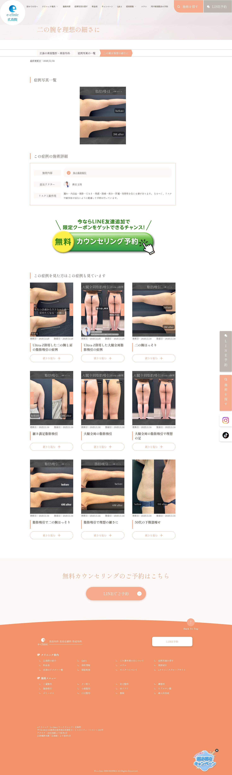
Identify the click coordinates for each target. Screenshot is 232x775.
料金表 (95, 6)
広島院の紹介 (49, 660)
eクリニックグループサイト (172, 669)
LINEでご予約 (116, 593)
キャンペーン (107, 6)
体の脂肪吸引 (79, 172)
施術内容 (66, 6)
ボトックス (48, 693)
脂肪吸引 (47, 688)
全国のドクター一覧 (53, 669)
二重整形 (47, 683)
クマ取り (85, 683)
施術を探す (225, 395)
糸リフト (124, 688)
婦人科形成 (163, 693)
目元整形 (124, 683)
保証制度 (85, 669)
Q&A (119, 6)
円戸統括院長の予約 (159, 6)
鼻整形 (161, 683)
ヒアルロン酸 (164, 688)
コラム (144, 6)
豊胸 (122, 693)
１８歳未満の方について (132, 660)
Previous (32, 309)
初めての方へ (32, 6)
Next (71, 309)
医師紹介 (162, 665)
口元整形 (85, 693)
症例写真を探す (81, 6)
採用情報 (130, 6)
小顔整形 (85, 688)
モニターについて (128, 669)
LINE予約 (225, 353)
